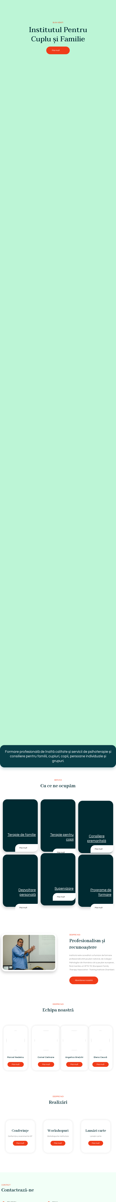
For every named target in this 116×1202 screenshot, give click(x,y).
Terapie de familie (21, 835)
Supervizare (64, 888)
